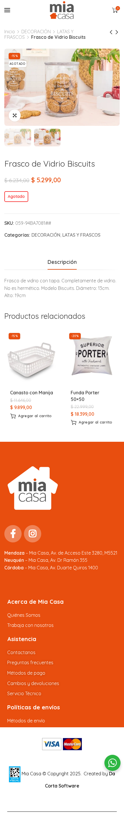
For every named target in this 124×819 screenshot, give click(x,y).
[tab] (62, 262)
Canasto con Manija (31, 392)
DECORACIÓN (36, 31)
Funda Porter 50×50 (85, 396)
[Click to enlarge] (15, 115)
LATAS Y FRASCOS (81, 235)
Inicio (9, 31)
